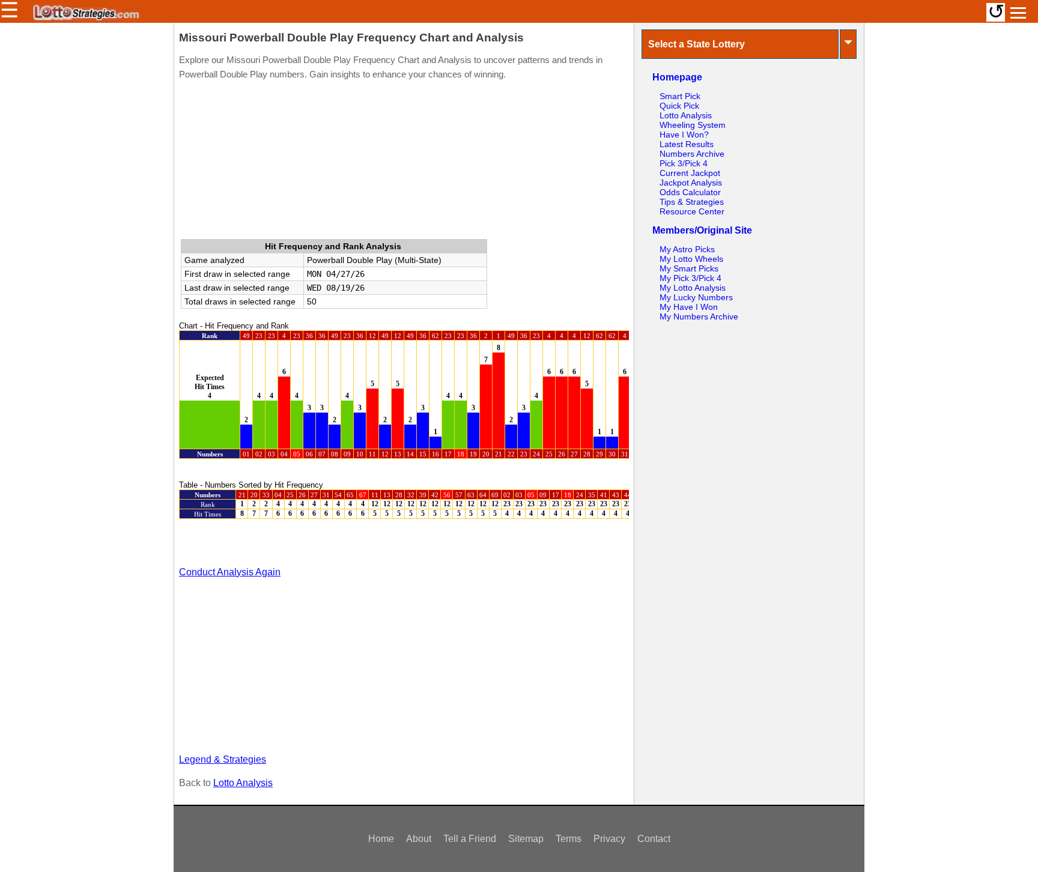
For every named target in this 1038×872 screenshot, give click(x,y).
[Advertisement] (404, 162)
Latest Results (687, 144)
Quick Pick (679, 106)
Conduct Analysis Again (230, 572)
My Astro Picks (687, 249)
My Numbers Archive (699, 316)
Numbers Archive (692, 154)
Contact (653, 839)
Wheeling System (693, 125)
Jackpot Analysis (691, 182)
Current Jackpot (690, 173)
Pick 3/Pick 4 (684, 163)
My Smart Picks (689, 268)
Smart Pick (680, 96)
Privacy (609, 839)
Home (381, 839)
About (418, 839)
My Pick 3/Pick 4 (690, 278)
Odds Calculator (690, 192)
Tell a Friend (469, 839)
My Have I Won (689, 307)
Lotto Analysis (243, 783)
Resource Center (692, 211)
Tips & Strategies (692, 202)
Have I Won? (684, 134)
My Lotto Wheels (691, 259)
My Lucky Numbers (696, 297)
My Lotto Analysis (693, 287)
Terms (568, 839)
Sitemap (526, 839)
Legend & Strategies (222, 759)
